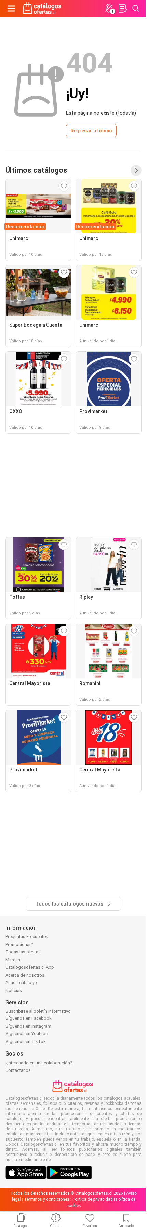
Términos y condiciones (46, 1199)
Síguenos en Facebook (28, 1018)
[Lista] (122, 8)
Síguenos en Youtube (26, 1033)
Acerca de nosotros (24, 975)
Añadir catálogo (21, 982)
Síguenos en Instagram (28, 1026)
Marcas (12, 959)
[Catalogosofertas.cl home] (43, 8)
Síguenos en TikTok (25, 1041)
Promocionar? (19, 944)
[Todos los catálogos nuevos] (136, 170)
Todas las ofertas (23, 951)
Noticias (13, 990)
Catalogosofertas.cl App (29, 967)
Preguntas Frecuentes (26, 936)
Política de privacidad (92, 1199)
